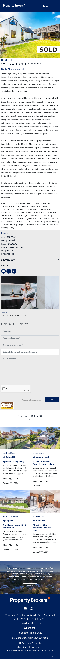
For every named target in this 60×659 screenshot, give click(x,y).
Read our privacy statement (31, 400)
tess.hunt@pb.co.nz (31, 623)
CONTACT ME (30, 585)
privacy (35, 647)
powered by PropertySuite (53, 657)
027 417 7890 (22, 619)
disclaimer (22, 647)
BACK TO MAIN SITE (30, 643)
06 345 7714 (38, 619)
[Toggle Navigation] (55, 6)
